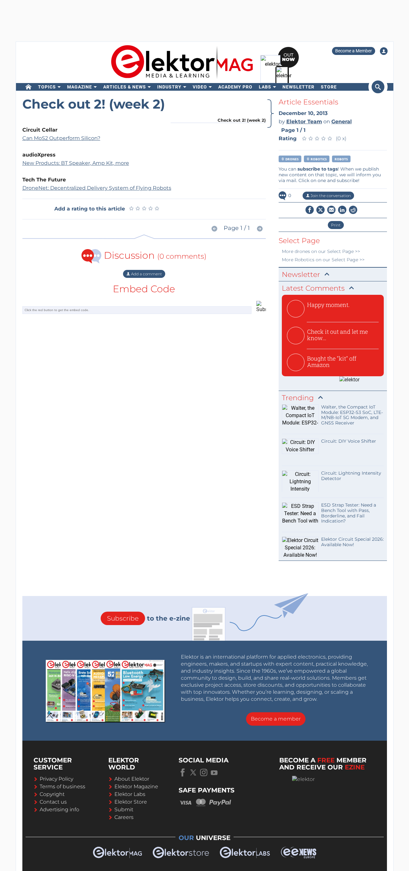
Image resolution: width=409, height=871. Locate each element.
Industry (169, 86)
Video (200, 86)
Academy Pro (235, 86)
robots (341, 159)
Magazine (79, 86)
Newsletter (298, 86)
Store (329, 86)
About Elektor (131, 779)
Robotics (318, 159)
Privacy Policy (56, 779)
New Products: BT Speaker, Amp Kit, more (75, 163)
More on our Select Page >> (321, 251)
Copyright (52, 794)
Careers (124, 817)
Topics (47, 86)
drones (291, 159)
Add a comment (146, 273)
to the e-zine (148, 618)
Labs (265, 86)
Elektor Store (130, 802)
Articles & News (124, 86)
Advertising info (59, 809)
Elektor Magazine (136, 786)
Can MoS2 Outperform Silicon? (61, 138)
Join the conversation (330, 195)
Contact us (53, 802)
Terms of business (62, 786)
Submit (123, 809)
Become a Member (353, 50)
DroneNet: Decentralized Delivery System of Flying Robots (96, 188)
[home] (28, 86)
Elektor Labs (129, 794)
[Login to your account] (384, 51)
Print (336, 225)
